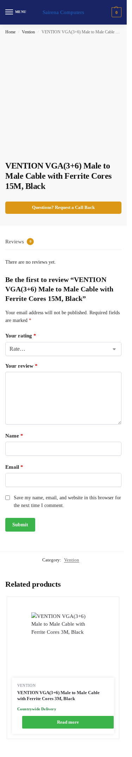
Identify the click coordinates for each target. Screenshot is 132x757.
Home (10, 31)
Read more (68, 722)
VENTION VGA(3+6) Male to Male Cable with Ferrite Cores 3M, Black (58, 696)
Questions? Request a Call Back (63, 207)
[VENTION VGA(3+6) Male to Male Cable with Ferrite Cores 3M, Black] (63, 645)
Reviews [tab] (18, 241)
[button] (115, 12)
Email (14, 467)
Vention (28, 31)
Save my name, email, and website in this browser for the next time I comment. (67, 501)
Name (14, 436)
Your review (21, 366)
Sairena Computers (63, 12)
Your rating (20, 335)
